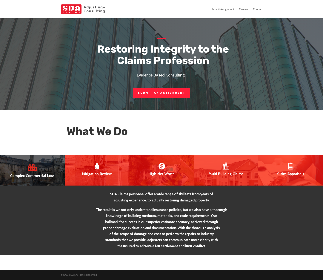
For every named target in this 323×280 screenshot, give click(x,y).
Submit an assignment (161, 92)
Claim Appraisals (290, 174)
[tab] (32, 170)
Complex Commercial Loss (32, 175)
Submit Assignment (222, 9)
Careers (243, 9)
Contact (257, 9)
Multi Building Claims (226, 174)
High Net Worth (161, 174)
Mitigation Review (97, 174)
